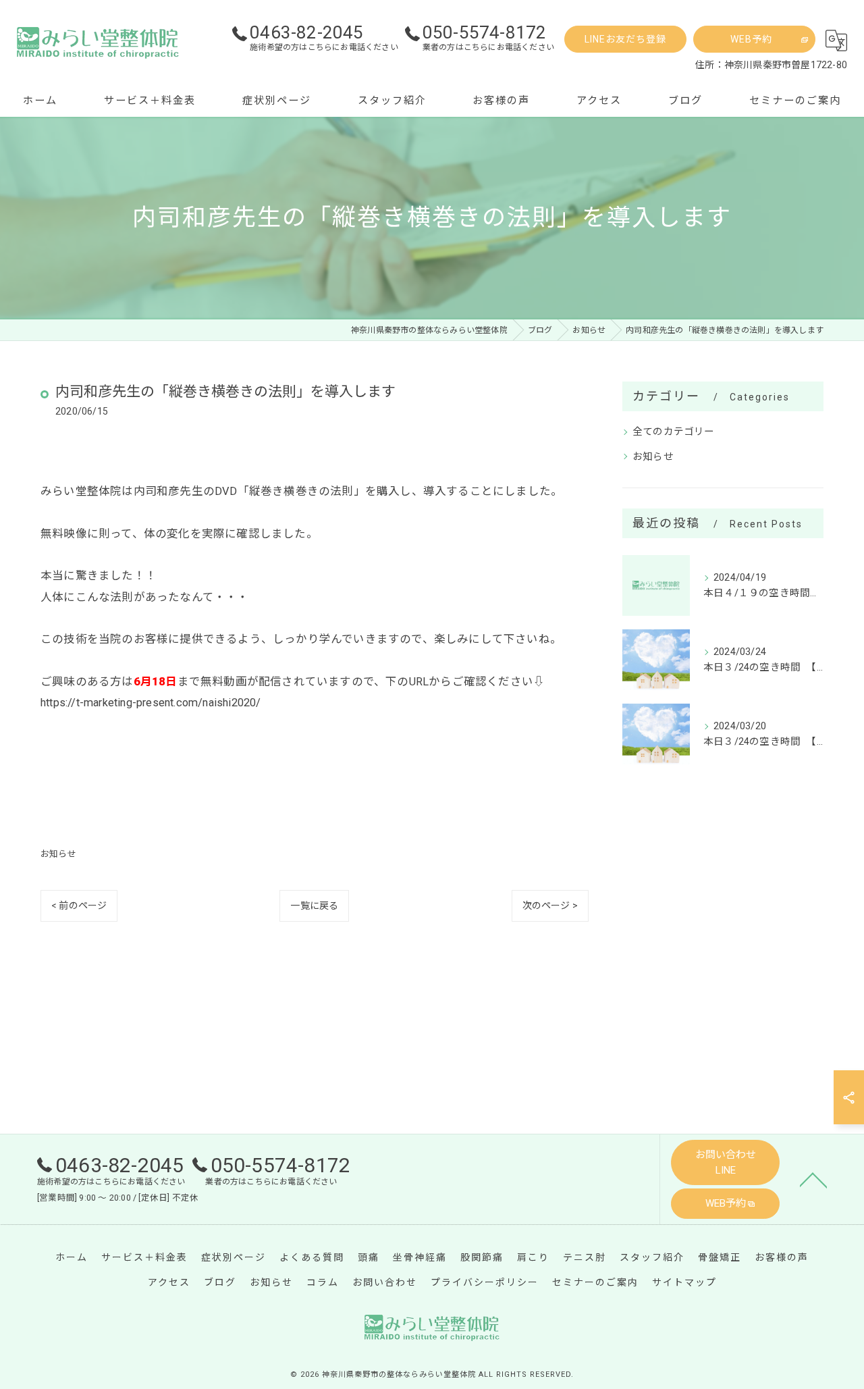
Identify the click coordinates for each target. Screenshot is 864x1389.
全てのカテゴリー (673, 432)
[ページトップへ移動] (813, 1179)
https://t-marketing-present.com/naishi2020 (148, 702)
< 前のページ (79, 905)
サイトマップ (684, 1282)
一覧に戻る (314, 905)
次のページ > (550, 905)
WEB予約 (751, 39)
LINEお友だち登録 (625, 39)
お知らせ (58, 854)
